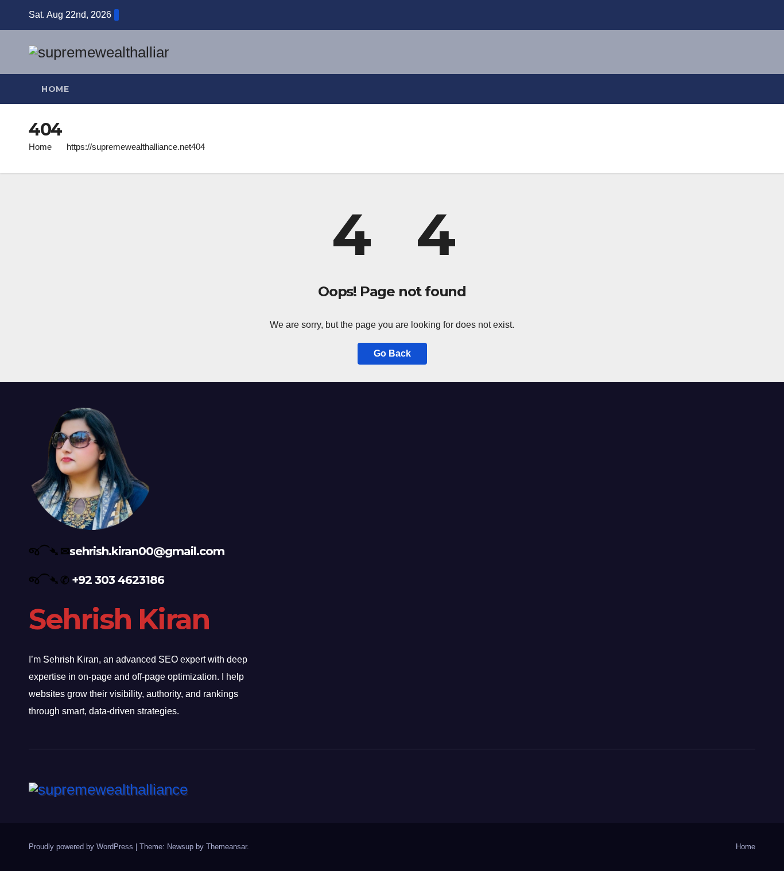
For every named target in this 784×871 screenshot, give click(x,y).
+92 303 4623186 (118, 580)
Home (55, 89)
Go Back (392, 353)
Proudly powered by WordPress (82, 846)
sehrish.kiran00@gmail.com (146, 551)
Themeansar (226, 846)
